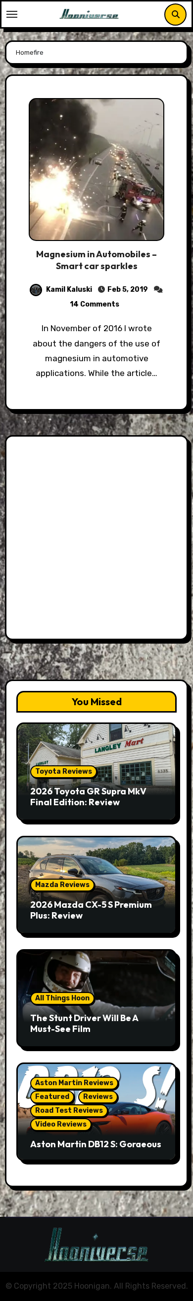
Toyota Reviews (63, 771)
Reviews (98, 1097)
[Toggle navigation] (11, 14)
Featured (52, 1097)
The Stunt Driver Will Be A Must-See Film (84, 1023)
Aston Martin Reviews (74, 1083)
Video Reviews (61, 1124)
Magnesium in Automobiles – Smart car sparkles (96, 259)
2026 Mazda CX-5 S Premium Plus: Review (91, 910)
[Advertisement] (96, 540)
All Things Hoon (62, 998)
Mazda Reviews (62, 885)
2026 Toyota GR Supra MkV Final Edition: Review (88, 797)
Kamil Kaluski (69, 289)
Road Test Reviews (69, 1110)
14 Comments (94, 304)
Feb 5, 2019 (127, 289)
